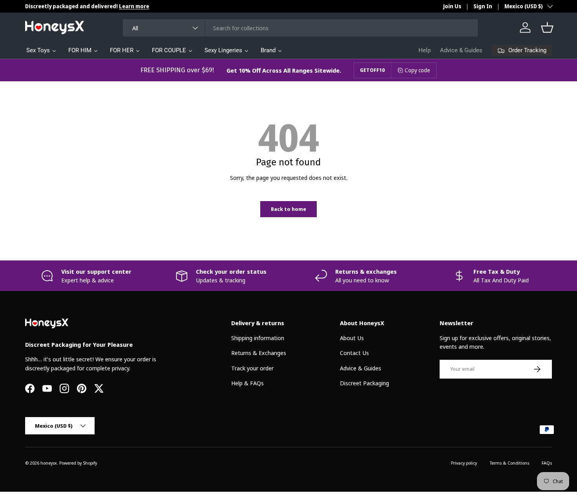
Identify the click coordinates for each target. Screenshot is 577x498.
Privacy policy (464, 463)
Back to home (288, 208)
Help (424, 50)
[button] (547, 27)
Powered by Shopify (78, 463)
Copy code (417, 70)
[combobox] (300, 28)
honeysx (48, 463)
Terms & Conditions (509, 463)
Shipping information (257, 338)
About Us (352, 338)
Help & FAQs (247, 383)
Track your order (252, 368)
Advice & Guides (461, 50)
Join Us (452, 6)
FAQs (547, 463)
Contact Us (354, 353)
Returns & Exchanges (258, 353)
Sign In (482, 6)
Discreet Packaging (364, 383)
